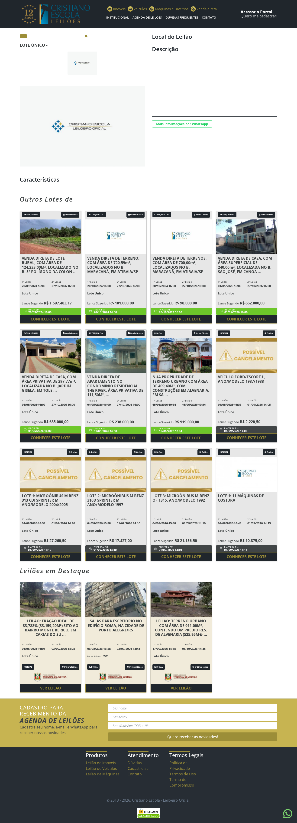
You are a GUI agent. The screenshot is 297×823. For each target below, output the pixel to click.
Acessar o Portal (256, 11)
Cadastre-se (138, 768)
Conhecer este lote (50, 319)
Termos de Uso (182, 774)
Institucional (117, 17)
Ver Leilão (50, 688)
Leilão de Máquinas (102, 774)
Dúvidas (135, 762)
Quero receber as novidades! (192, 736)
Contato (209, 17)
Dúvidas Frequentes (181, 17)
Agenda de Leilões (147, 17)
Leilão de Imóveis (101, 762)
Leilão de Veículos (101, 768)
